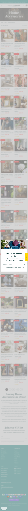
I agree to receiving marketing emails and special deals (14, 268)
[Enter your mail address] (24, 264)
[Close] (27, 239)
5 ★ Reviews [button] (26, 257)
